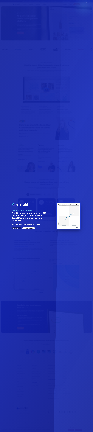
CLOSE (88, 2)
